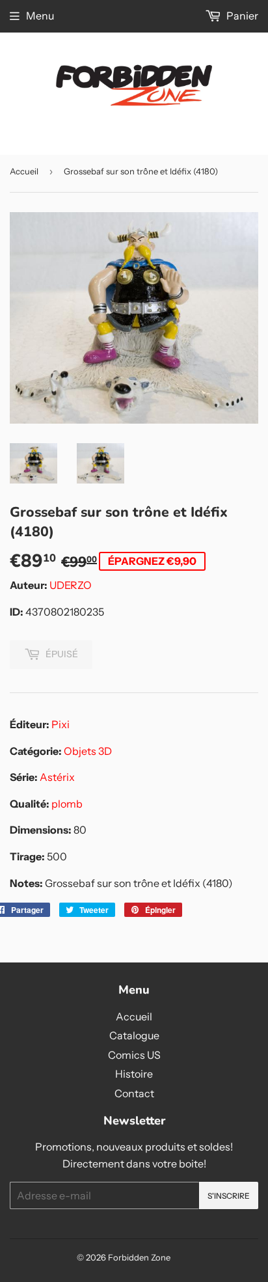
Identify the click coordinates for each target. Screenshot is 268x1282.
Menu (40, 15)
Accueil (24, 171)
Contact (134, 1093)
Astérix (57, 777)
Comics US (134, 1054)
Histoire (134, 1073)
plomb (67, 803)
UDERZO (70, 585)
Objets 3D (88, 750)
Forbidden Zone (139, 1257)
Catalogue (134, 1035)
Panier (241, 15)
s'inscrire (229, 1196)
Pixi (60, 724)
